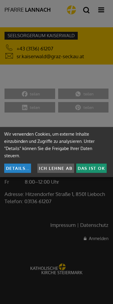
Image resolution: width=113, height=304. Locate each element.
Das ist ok (91, 168)
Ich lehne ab (55, 168)
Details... (18, 168)
